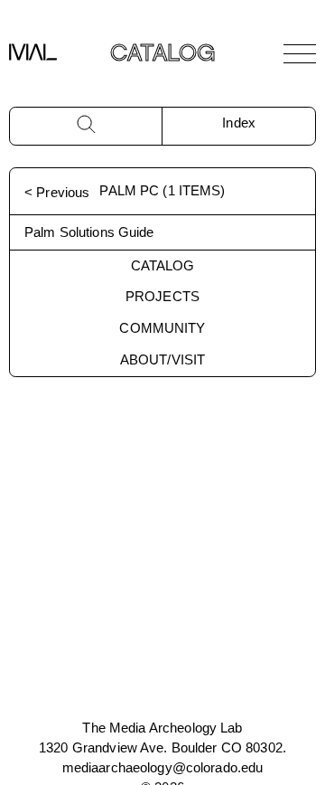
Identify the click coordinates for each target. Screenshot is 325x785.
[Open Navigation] (299, 53)
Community (162, 328)
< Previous (56, 192)
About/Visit (162, 359)
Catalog (163, 265)
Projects (162, 296)
